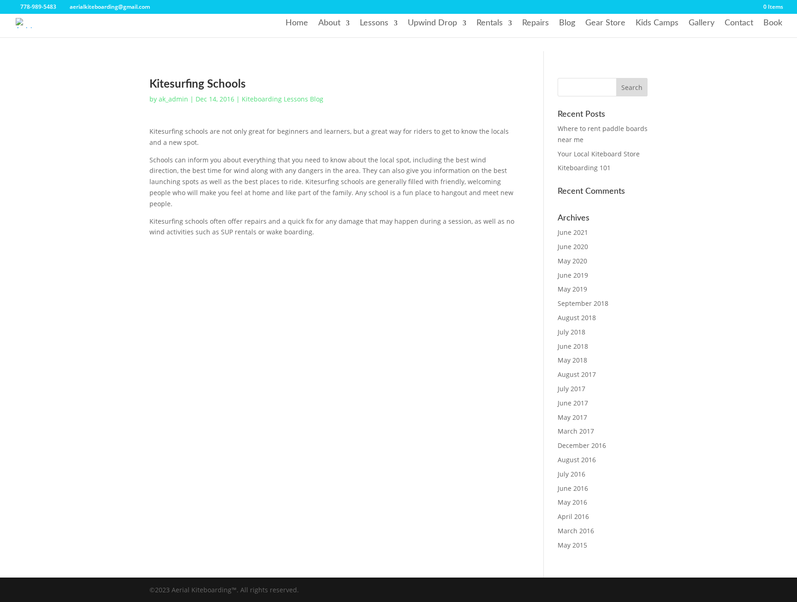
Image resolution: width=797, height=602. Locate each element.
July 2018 (571, 332)
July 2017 (571, 388)
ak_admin (173, 99)
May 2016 (572, 502)
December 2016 (582, 445)
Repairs (535, 23)
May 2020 (572, 260)
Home (296, 23)
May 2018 (572, 360)
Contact (739, 23)
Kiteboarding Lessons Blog (282, 99)
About (329, 23)
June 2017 (573, 403)
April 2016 (573, 516)
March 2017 (576, 431)
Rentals (489, 23)
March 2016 (576, 530)
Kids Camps (657, 23)
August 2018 (577, 317)
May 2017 (572, 417)
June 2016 (573, 488)
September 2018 (583, 303)
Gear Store (605, 23)
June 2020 (573, 246)
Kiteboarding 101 (584, 167)
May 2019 (572, 289)
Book (772, 23)
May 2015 (572, 545)
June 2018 (573, 346)
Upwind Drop (432, 23)
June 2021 (573, 232)
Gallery (701, 23)
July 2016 (571, 474)
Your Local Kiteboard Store (599, 153)
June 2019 (573, 275)
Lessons (374, 23)
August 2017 (577, 374)
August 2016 (577, 459)
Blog (567, 23)
